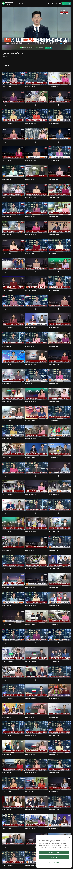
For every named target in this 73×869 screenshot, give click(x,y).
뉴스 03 (5, 53)
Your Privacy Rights (54, 862)
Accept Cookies (54, 852)
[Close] (69, 837)
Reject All (54, 857)
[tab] (8, 65)
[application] (36, 26)
